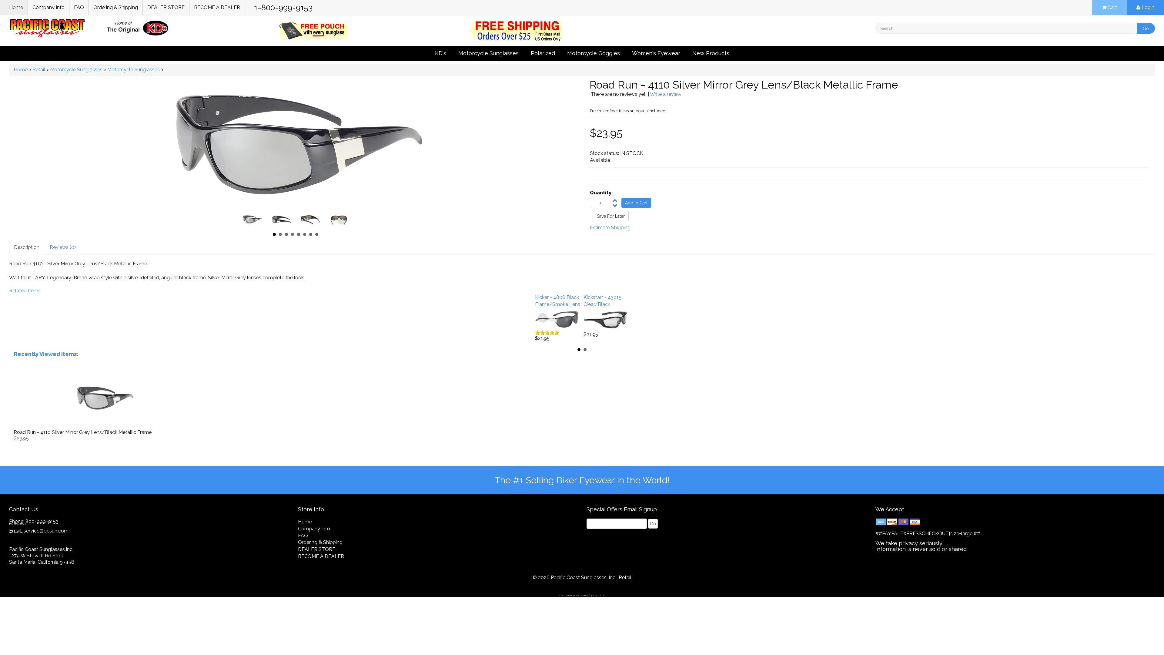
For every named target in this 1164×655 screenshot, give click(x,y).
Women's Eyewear (656, 53)
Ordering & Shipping (115, 7)
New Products (710, 53)
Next (342, 220)
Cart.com (600, 595)
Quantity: (601, 193)
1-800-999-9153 (283, 7)
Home (16, 7)
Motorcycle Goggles (593, 53)
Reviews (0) (63, 247)
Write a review (665, 94)
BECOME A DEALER (217, 7)
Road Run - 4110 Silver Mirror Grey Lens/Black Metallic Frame (83, 432)
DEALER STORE (166, 7)
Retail (38, 69)
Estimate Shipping (610, 227)
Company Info (48, 7)
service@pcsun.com (46, 531)
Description (26, 247)
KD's (440, 53)
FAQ (79, 7)
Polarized (543, 53)
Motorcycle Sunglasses (488, 53)
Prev (249, 220)
